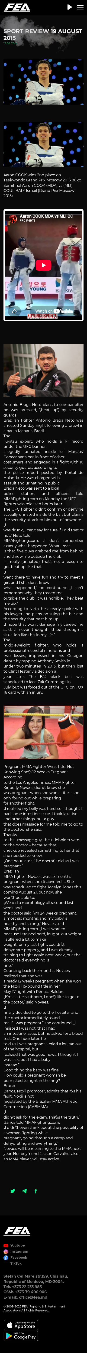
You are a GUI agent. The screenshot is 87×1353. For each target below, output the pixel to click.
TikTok (16, 1263)
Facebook (18, 1257)
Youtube (17, 1245)
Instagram (19, 1251)
